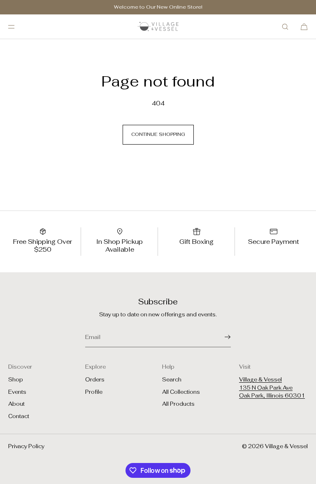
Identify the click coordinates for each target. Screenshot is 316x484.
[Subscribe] (220, 337)
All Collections (181, 391)
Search (171, 379)
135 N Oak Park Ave (266, 387)
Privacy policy (26, 446)
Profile (93, 391)
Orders (95, 379)
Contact (18, 416)
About (16, 403)
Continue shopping (158, 134)
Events (17, 391)
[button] (285, 26)
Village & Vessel (260, 379)
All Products (178, 403)
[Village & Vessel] (158, 26)
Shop (15, 379)
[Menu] (18, 26)
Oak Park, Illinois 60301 (272, 395)
